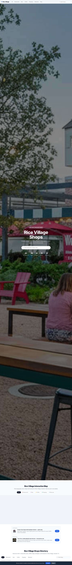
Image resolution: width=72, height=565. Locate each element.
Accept (48, 563)
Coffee (26, 1)
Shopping (31, 1)
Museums (37, 1)
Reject (53, 563)
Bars (22, 1)
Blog (41, 1)
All (12, 1)
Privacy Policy (41, 563)
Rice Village (5, 1)
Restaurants (17, 1)
